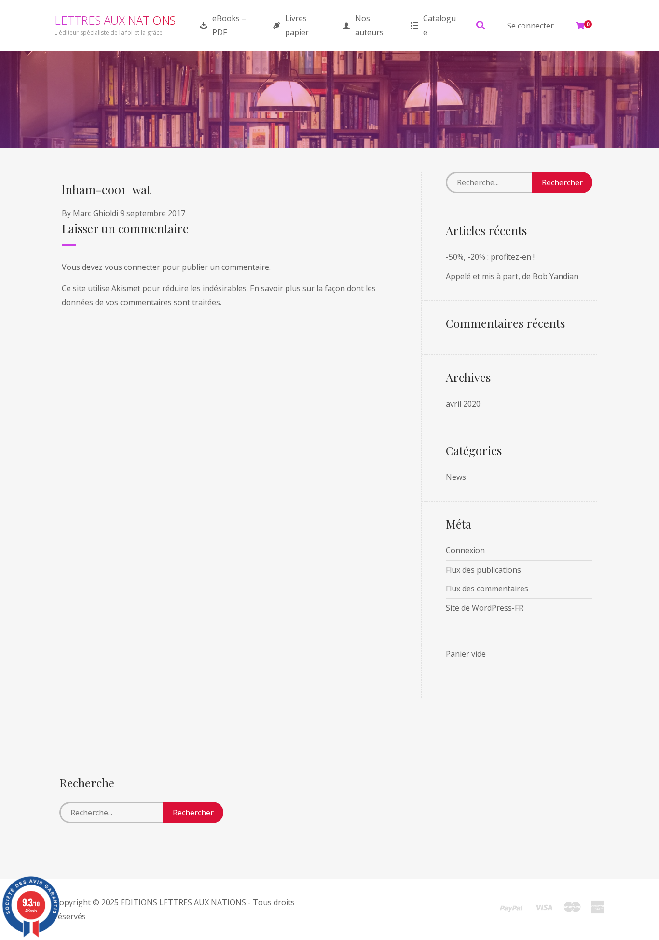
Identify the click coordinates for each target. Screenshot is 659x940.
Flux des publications (483, 569)
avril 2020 (463, 403)
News (456, 477)
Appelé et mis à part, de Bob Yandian (512, 276)
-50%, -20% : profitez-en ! (490, 257)
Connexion (465, 550)
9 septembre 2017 (152, 213)
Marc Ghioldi (95, 213)
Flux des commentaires (487, 588)
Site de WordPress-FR (484, 608)
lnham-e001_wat (106, 189)
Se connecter (530, 25)
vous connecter (132, 267)
